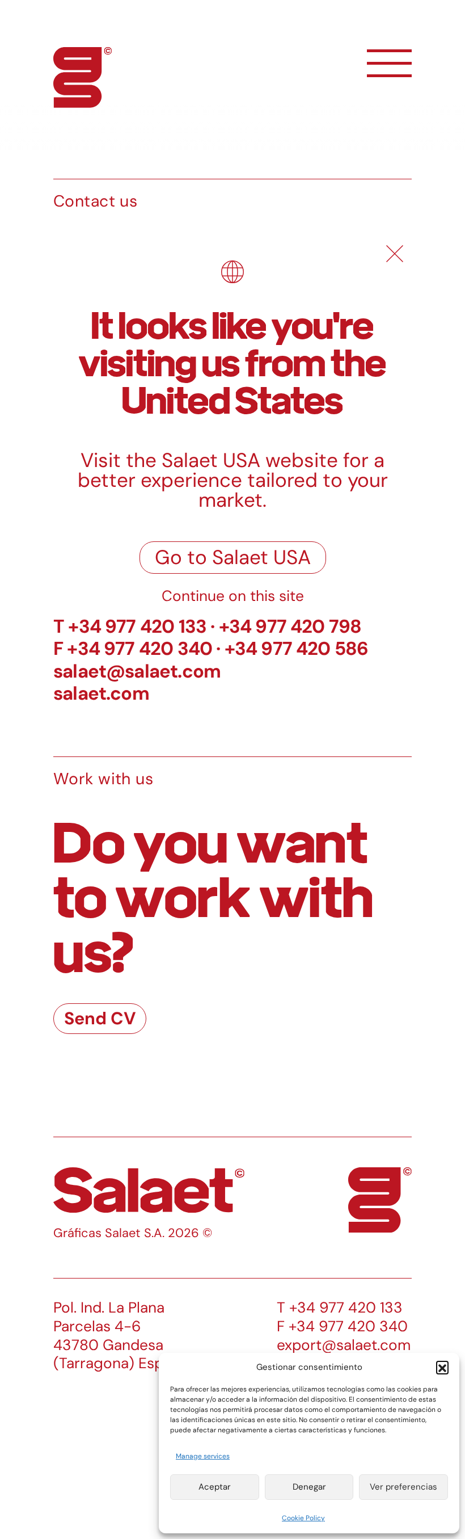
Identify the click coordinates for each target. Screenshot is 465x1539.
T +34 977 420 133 (340, 1307)
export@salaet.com (344, 1345)
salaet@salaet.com (137, 671)
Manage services (203, 1456)
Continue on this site (233, 595)
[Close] (394, 253)
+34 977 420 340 (139, 648)
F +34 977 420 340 (342, 1326)
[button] (442, 1367)
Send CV (100, 1018)
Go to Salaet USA (233, 557)
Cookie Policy (303, 1518)
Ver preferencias (403, 1486)
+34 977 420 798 (290, 626)
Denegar (309, 1486)
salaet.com (101, 693)
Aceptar (214, 1486)
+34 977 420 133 (137, 626)
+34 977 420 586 (297, 648)
